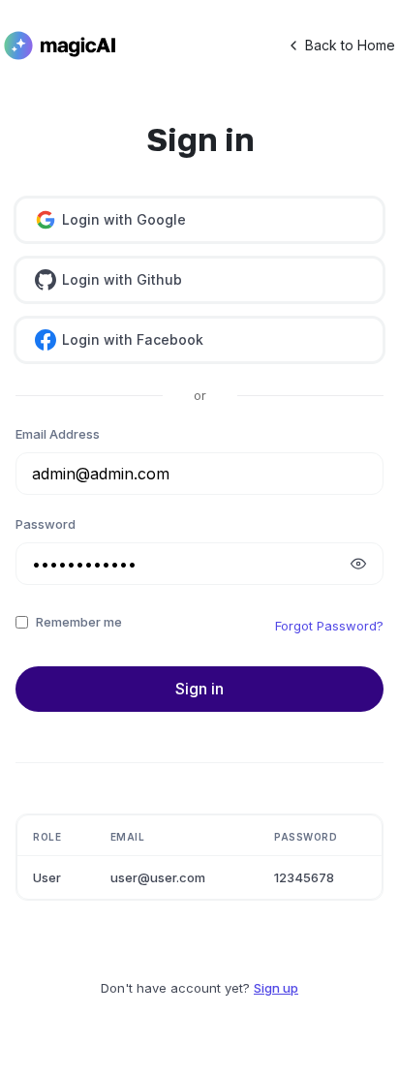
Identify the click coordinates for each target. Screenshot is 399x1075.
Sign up (276, 988)
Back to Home (350, 45)
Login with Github (122, 279)
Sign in (199, 688)
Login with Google (124, 219)
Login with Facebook (132, 339)
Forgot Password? (329, 625)
